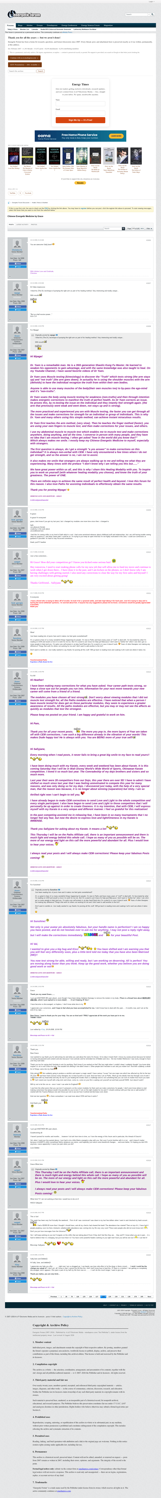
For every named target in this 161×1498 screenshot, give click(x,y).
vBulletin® (143, 1312)
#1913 (148, 672)
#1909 (148, 510)
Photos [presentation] (34, 224)
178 (135, 1297)
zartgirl (17, 562)
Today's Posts (13, 29)
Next (149, 1297)
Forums (10, 25)
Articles (29, 25)
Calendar (35, 29)
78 (72, 1297)
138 (129, 1297)
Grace (17, 336)
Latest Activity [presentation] (22, 224)
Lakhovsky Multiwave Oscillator (85, 29)
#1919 (148, 1213)
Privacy (124, 1305)
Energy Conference (69, 25)
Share (19, 263)
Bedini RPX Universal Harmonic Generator (56, 29)
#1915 (148, 987)
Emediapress (52, 25)
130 (116, 1297)
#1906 (148, 240)
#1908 (148, 326)
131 (122, 1297)
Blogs (20, 25)
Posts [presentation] (11, 224)
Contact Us (113, 1305)
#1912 (148, 628)
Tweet (19, 267)
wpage (17, 293)
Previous (54, 1297)
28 (66, 1297)
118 (77, 1297)
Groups (40, 25)
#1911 (149, 593)
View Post (57, 335)
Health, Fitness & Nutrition (40, 202)
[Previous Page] (141, 228)
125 (84, 1297)
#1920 (148, 1255)
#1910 (148, 552)
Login (151, 2)
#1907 (148, 283)
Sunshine (17, 638)
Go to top (149, 1305)
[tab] (11, 224)
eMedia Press (67, 32)
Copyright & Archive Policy (72, 1317)
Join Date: (13, 258)
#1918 (148, 1160)
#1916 (148, 1046)
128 (103, 1297)
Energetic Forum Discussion (20, 202)
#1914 (148, 881)
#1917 (148, 1125)
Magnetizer (108, 25)
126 (90, 1297)
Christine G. (17, 250)
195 (141, 1297)
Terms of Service (136, 1305)
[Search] (152, 14)
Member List (24, 29)
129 (109, 1297)
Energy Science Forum (90, 25)
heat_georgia (17, 520)
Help (105, 1305)
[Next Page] (143, 228)
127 (97, 1297)
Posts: (15, 260)
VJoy (17, 996)
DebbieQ (17, 1135)
